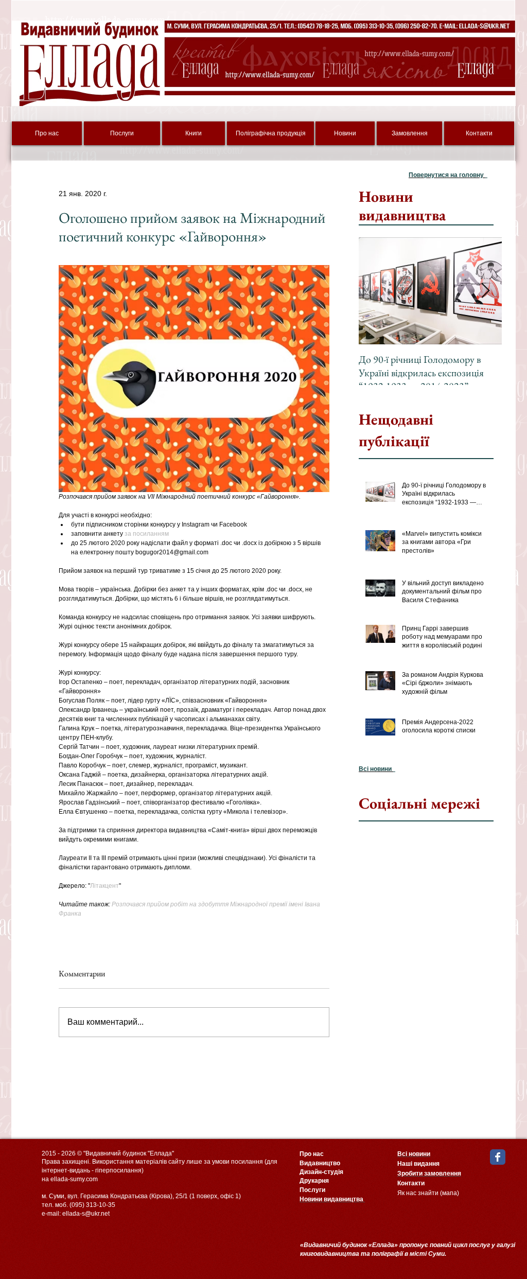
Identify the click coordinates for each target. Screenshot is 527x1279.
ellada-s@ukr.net (86, 1213)
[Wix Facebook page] (497, 1157)
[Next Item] (485, 291)
